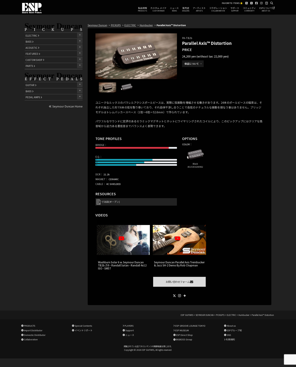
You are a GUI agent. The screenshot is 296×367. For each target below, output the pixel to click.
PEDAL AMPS (33, 97)
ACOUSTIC (32, 47)
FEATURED (32, 53)
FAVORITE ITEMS (231, 3)
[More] (184, 295)
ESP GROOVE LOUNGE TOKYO (190, 325)
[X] (174, 295)
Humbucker (146, 25)
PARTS (30, 66)
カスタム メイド (158, 9)
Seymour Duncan (97, 25)
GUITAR (30, 85)
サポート (234, 9)
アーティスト (199, 9)
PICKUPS (116, 25)
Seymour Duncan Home (67, 106)
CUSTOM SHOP (34, 60)
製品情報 (142, 9)
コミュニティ (249, 9)
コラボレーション (218, 9)
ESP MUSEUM (182, 330)
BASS (29, 41)
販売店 (185, 9)
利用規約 (230, 339)
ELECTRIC (32, 35)
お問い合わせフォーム (178, 282)
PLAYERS (129, 325)
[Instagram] (179, 295)
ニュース (174, 9)
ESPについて (265, 9)
